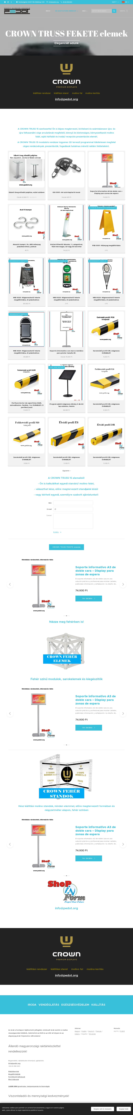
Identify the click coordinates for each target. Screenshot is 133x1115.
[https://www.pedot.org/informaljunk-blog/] (11, 2)
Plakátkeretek (13, 1071)
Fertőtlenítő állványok (16, 1077)
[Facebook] (5, 2)
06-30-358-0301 (67, 2)
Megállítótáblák (14, 1074)
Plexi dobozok (13, 1079)
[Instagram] (8, 2)
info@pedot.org (54, 2)
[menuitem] (49, 11)
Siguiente (65, 471)
